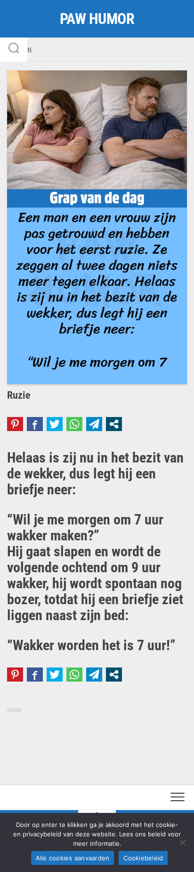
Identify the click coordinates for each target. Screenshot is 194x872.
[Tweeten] (55, 424)
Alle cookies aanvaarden (73, 858)
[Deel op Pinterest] (15, 424)
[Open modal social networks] (114, 424)
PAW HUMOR (97, 19)
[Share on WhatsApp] (74, 424)
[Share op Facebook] (35, 424)
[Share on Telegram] (94, 424)
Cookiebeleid (143, 858)
